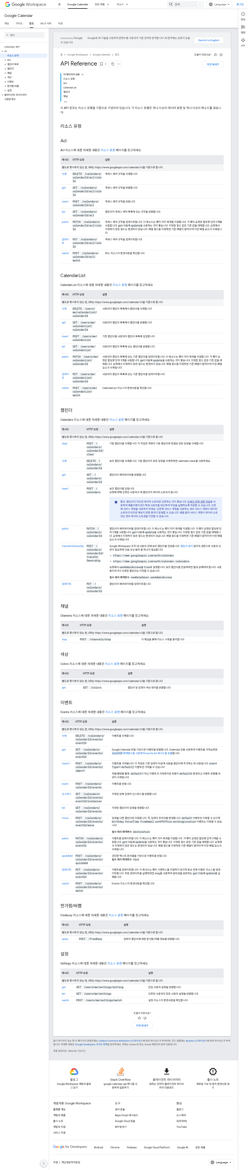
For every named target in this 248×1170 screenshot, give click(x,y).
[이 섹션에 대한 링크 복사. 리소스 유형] (85, 126)
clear (65, 443)
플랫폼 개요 (59, 1109)
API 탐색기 (121, 1126)
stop (64, 639)
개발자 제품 (59, 1115)
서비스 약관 (59, 1132)
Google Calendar (77, 4)
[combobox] (185, 4)
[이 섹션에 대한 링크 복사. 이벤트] (77, 703)
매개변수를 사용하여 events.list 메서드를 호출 (142, 753)
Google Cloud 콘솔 (125, 1121)
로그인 (240, 4)
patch (65, 221)
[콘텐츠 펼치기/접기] (82, 74)
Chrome (115, 1147)
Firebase (132, 1147)
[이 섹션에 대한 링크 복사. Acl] (71, 141)
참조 (31, 23)
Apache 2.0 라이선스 (196, 1040)
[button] (23, 51)
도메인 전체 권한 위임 (198, 501)
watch (65, 253)
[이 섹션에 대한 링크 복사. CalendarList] (90, 276)
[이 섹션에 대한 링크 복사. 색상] (73, 655)
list (63, 211)
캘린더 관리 (186, 546)
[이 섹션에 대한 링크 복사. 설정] (73, 954)
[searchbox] (24, 35)
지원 (60, 23)
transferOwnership (73, 546)
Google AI (182, 1147)
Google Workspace (77, 54)
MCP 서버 (45, 23)
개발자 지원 (59, 1126)
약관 (55, 1162)
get (64, 187)
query (65, 939)
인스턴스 (66, 794)
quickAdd (67, 855)
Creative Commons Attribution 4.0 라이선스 (120, 1040)
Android (98, 1147)
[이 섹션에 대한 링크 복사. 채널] (73, 606)
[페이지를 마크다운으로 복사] (113, 64)
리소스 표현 (108, 150)
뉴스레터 (181, 1115)
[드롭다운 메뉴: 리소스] (128, 4)
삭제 (64, 173)
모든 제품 (100, 4)
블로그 (180, 1109)
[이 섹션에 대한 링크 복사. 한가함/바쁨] (86, 906)
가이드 (19, 23)
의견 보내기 (213, 64)
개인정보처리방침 (70, 1162)
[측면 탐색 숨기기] (43, 1163)
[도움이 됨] (215, 54)
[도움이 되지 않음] (221, 54)
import (66, 763)
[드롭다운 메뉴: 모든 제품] (109, 4)
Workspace (36, 4)
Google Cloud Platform (157, 1147)
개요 (6, 23)
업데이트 (66, 583)
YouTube (181, 1126)
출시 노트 (58, 1121)
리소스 (120, 4)
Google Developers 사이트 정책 (91, 1044)
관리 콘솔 (120, 1109)
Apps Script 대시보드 (126, 1115)
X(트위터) (181, 1121)
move (65, 818)
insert (65, 201)
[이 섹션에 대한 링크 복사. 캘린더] (77, 411)
